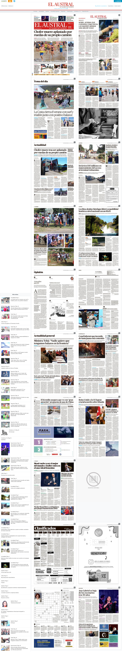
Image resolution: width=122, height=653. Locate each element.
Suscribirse (110, 5)
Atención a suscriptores (101, 5)
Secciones (5, 5)
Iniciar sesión (117, 5)
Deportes (63, 11)
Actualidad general (55, 11)
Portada (35, 11)
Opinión (47, 11)
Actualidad (41, 11)
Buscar (11, 5)
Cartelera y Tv (77, 11)
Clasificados (69, 11)
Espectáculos (85, 11)
